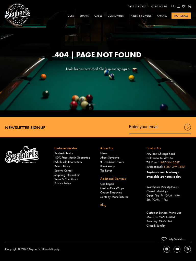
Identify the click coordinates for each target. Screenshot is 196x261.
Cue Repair (107, 184)
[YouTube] (177, 249)
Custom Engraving (111, 192)
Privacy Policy (62, 183)
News (103, 153)
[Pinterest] (187, 249)
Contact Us (159, 6)
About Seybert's (109, 157)
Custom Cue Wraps (112, 188)
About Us (106, 148)
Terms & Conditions (66, 179)
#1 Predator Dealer (112, 162)
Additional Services (113, 178)
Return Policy (62, 166)
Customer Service (65, 148)
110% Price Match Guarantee (72, 157)
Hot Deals (181, 15)
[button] (173, 6)
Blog (103, 205)
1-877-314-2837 (136, 6)
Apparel (162, 15)
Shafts (84, 15)
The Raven (106, 170)
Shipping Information (67, 175)
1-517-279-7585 (174, 167)
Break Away (107, 166)
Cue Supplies (116, 15)
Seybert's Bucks (63, 153)
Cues (71, 15)
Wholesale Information (68, 162)
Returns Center (63, 170)
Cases (98, 15)
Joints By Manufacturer (114, 197)
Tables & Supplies (140, 15)
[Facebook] (166, 249)
